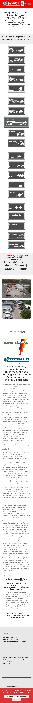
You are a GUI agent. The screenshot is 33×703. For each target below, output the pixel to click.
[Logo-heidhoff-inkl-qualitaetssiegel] (13, 3)
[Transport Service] (16, 207)
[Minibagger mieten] (16, 165)
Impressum (5, 682)
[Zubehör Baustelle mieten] (16, 236)
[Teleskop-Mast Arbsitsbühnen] (16, 89)
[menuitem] (24, 3)
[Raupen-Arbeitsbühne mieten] (16, 101)
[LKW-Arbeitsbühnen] (16, 60)
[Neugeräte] (16, 226)
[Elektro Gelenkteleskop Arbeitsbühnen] (16, 79)
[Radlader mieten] (16, 175)
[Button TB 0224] (16, 122)
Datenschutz (6, 680)
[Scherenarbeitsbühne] (16, 69)
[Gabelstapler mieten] (16, 156)
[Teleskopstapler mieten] (16, 133)
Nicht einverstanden (22, 696)
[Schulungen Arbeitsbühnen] (16, 245)
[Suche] (24, 3)
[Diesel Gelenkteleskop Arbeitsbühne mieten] (16, 111)
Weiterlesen (16, 700)
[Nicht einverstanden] (31, 696)
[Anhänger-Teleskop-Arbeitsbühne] (16, 50)
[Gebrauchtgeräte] (16, 216)
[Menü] (28, 3)
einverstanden (9, 696)
